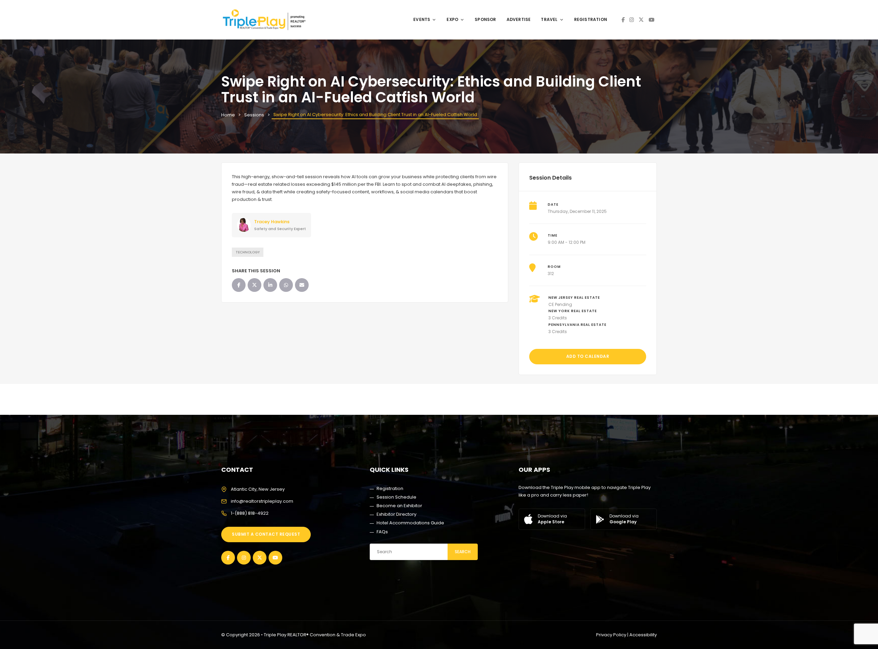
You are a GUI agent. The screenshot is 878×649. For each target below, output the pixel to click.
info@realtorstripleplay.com (262, 501)
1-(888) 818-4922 (250, 513)
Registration (590, 19)
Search (463, 552)
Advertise (519, 19)
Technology (248, 252)
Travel (549, 19)
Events (421, 19)
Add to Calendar (587, 356)
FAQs (382, 531)
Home (228, 115)
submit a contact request (266, 534)
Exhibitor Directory (396, 514)
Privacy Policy (611, 634)
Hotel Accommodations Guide (410, 523)
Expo (452, 19)
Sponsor (485, 19)
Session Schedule (396, 497)
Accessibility (643, 634)
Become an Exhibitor (399, 505)
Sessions (254, 115)
